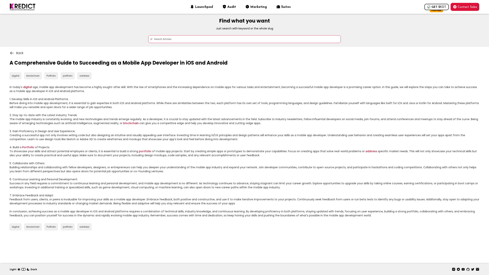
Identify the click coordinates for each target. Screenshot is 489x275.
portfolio (145, 151)
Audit (231, 7)
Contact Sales (467, 7)
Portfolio (28, 147)
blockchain (131, 123)
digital (27, 87)
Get (439, 8)
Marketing (258, 7)
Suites (286, 7)
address (371, 151)
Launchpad (204, 7)
